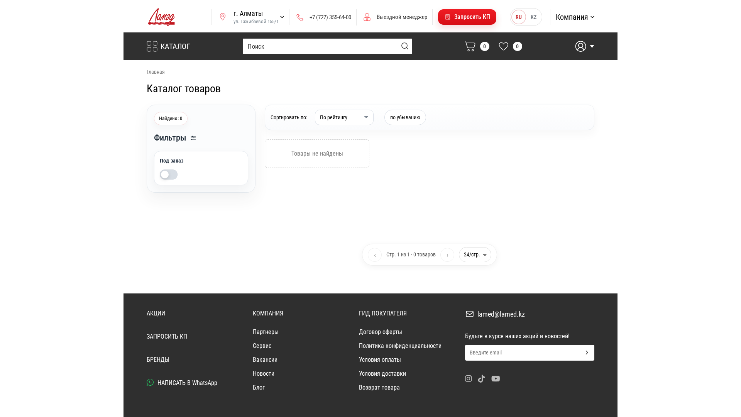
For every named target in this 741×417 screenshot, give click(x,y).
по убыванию (405, 117)
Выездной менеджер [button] (402, 17)
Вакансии (265, 359)
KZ (533, 17)
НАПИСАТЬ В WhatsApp (186, 382)
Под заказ (171, 161)
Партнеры (266, 332)
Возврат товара (379, 387)
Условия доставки (382, 373)
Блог (259, 387)
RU (519, 17)
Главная (156, 72)
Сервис (262, 345)
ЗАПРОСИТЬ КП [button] (167, 336)
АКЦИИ (156, 313)
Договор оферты (380, 332)
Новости (263, 373)
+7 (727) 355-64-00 (330, 17)
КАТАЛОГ (175, 46)
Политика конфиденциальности (400, 345)
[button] (467, 17)
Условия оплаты (380, 359)
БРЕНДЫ (158, 359)
